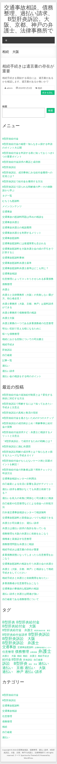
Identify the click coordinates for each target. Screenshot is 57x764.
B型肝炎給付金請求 (14, 634)
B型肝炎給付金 (10, 138)
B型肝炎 (8, 622)
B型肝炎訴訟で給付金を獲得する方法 (22, 181)
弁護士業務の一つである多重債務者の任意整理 (27, 323)
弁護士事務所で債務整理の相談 (19, 312)
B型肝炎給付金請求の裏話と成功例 (21, 161)
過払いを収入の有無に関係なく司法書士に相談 (27, 498)
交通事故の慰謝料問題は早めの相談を (23, 216)
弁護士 (6, 289)
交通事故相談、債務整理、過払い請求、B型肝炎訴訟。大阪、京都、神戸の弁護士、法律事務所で (28, 19)
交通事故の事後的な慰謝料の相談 (20, 588)
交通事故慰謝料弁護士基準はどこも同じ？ (25, 268)
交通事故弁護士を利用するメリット (21, 232)
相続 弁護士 (30, 655)
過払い (6, 365)
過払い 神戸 (12, 672)
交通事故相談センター (43, 647)
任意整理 (8, 651)
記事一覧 (7, 360)
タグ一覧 (7, 195)
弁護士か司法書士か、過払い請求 (20, 522)
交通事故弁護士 (10, 222)
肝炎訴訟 (7, 349)
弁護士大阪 (8, 317)
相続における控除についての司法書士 (23, 339)
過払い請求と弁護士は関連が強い (20, 593)
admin (10, 88)
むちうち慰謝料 (10, 200)
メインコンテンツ (12, 206)
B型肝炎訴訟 (9, 167)
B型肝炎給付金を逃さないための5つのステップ (28, 417)
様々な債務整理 (10, 333)
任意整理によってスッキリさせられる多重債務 (27, 278)
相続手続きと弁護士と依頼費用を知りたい (25, 577)
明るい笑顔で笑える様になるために (21, 328)
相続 (40, 88)
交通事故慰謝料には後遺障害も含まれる (24, 243)
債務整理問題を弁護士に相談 (18, 544)
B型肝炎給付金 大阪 (19, 626)
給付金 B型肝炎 (12, 659)
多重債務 (33, 652)
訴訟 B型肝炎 (15, 663)
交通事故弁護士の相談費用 (16, 227)
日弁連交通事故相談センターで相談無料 (24, 512)
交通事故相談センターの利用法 (19, 478)
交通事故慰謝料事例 (13, 257)
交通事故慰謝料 (10, 238)
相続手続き (8, 344)
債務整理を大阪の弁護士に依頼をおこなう (25, 533)
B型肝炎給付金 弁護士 (17, 630)
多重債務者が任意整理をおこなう (20, 583)
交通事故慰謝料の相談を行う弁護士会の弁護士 (27, 563)
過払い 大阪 (35, 668)
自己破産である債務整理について (20, 599)
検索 (4, 106)
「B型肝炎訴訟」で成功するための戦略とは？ (27, 441)
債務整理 (7, 284)
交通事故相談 (9, 273)
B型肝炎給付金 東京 (42, 630)
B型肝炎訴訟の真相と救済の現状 (20, 412)
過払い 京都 (12, 668)
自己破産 (7, 355)
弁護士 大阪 (9, 655)
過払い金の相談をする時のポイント (21, 376)
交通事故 (7, 211)
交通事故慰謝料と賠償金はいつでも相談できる (27, 517)
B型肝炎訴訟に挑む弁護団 (16, 446)
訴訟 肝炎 (33, 664)
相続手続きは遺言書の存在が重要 (20, 549)
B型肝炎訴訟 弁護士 (20, 642)
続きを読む (47, 92)
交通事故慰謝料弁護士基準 (16, 262)
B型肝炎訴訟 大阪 (18, 638)
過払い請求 (8, 370)
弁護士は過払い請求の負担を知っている (24, 528)
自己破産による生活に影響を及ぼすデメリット (27, 483)
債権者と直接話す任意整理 (16, 538)
